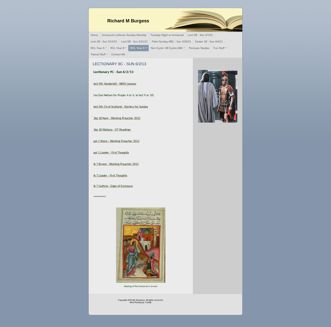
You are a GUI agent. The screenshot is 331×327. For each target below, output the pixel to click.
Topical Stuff (98, 54)
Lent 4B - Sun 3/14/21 (104, 41)
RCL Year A (97, 48)
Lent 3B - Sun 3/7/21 (200, 35)
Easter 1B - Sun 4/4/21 (209, 41)
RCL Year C (137, 48)
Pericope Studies (199, 48)
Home (94, 35)
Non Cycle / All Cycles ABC (167, 48)
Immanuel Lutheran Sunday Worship (124, 35)
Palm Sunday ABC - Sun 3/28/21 (171, 41)
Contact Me (118, 54)
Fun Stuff (218, 48)
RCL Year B (117, 48)
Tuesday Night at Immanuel (167, 35)
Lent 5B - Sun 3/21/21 (134, 41)
